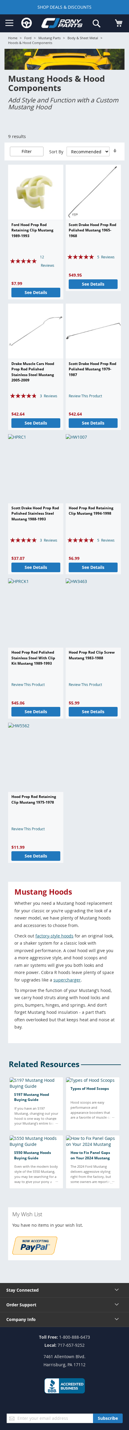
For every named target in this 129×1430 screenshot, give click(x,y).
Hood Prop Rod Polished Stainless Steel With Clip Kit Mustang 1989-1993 (33, 658)
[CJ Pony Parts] (62, 24)
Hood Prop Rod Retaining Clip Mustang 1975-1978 (33, 799)
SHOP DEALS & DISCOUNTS (65, 7)
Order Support (21, 1305)
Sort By (56, 151)
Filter (27, 151)
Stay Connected (22, 1290)
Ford (28, 38)
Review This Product (85, 395)
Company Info (21, 1319)
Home (12, 38)
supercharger (67, 980)
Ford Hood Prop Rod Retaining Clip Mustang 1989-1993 (32, 230)
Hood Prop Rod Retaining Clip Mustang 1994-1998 (91, 510)
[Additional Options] (34, 1253)
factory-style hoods (54, 936)
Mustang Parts (49, 38)
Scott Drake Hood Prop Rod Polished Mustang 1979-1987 (92, 369)
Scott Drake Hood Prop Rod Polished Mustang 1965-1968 (92, 230)
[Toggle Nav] (9, 23)
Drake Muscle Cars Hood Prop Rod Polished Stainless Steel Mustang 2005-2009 (32, 372)
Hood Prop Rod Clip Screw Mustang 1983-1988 (92, 655)
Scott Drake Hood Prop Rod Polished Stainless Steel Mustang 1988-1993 (35, 513)
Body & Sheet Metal (83, 38)
